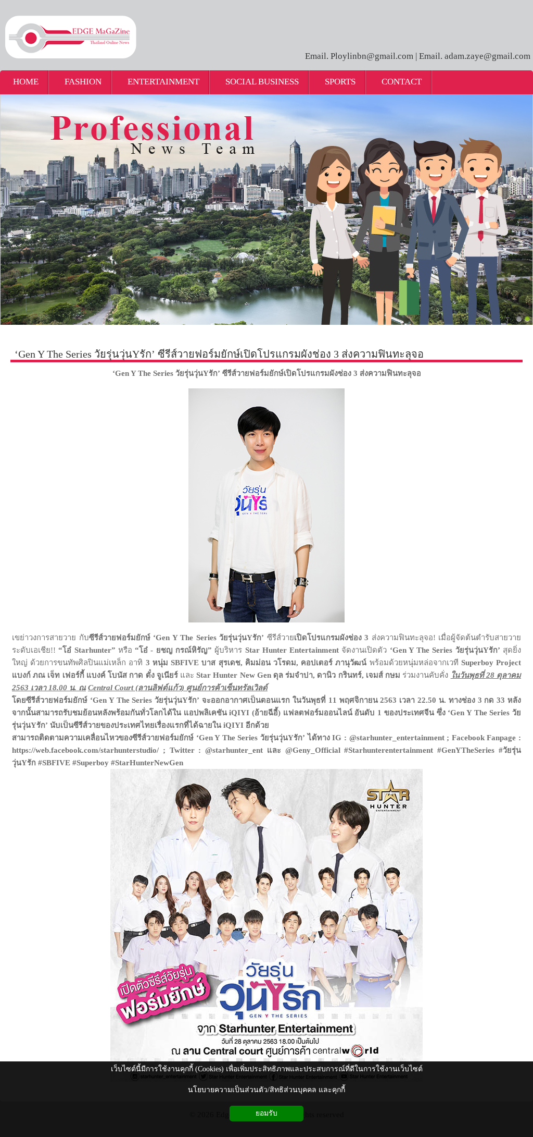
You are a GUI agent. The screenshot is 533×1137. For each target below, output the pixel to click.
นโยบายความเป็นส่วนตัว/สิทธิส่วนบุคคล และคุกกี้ (266, 1090)
